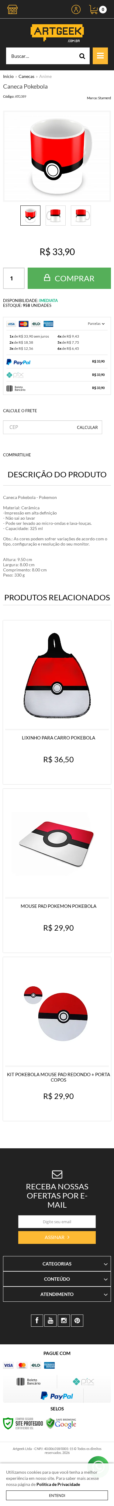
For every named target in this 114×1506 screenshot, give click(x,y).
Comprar (74, 278)
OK (87, 427)
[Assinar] (57, 1237)
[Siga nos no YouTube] (50, 1321)
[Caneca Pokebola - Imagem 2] (56, 215)
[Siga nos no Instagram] (64, 1321)
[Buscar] (82, 55)
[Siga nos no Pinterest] (77, 1321)
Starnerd (104, 98)
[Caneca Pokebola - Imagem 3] (81, 215)
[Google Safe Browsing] (61, 1422)
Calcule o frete (20, 410)
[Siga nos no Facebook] (37, 1321)
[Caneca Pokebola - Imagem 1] (30, 215)
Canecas (26, 76)
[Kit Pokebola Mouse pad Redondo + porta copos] (57, 1039)
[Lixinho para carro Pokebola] (57, 702)
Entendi (57, 1495)
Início (8, 76)
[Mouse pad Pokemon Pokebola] (57, 870)
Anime (45, 76)
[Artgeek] (57, 33)
